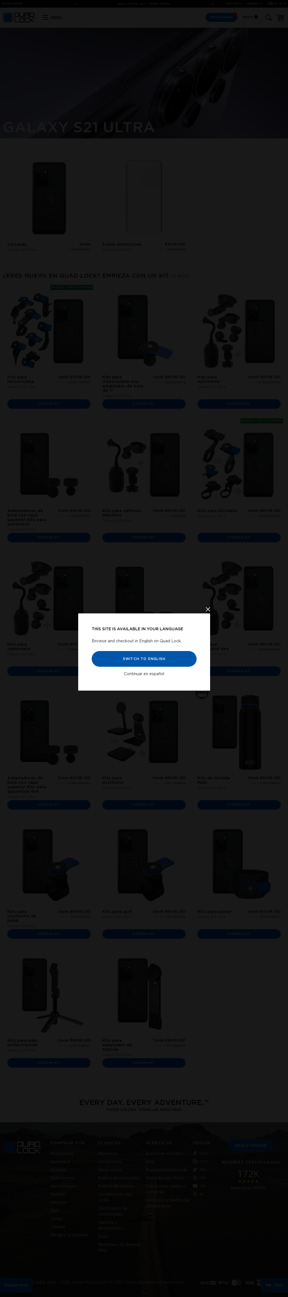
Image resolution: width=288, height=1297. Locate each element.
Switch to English (144, 659)
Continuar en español (144, 674)
